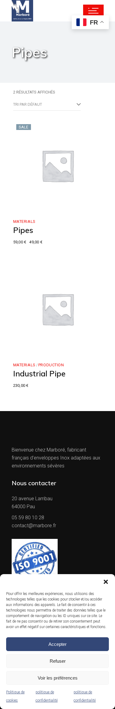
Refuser (58, 661)
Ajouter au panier (45, 203)
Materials (24, 221)
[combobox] (47, 104)
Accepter (57, 644)
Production (51, 365)
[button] (106, 582)
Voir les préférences (58, 677)
